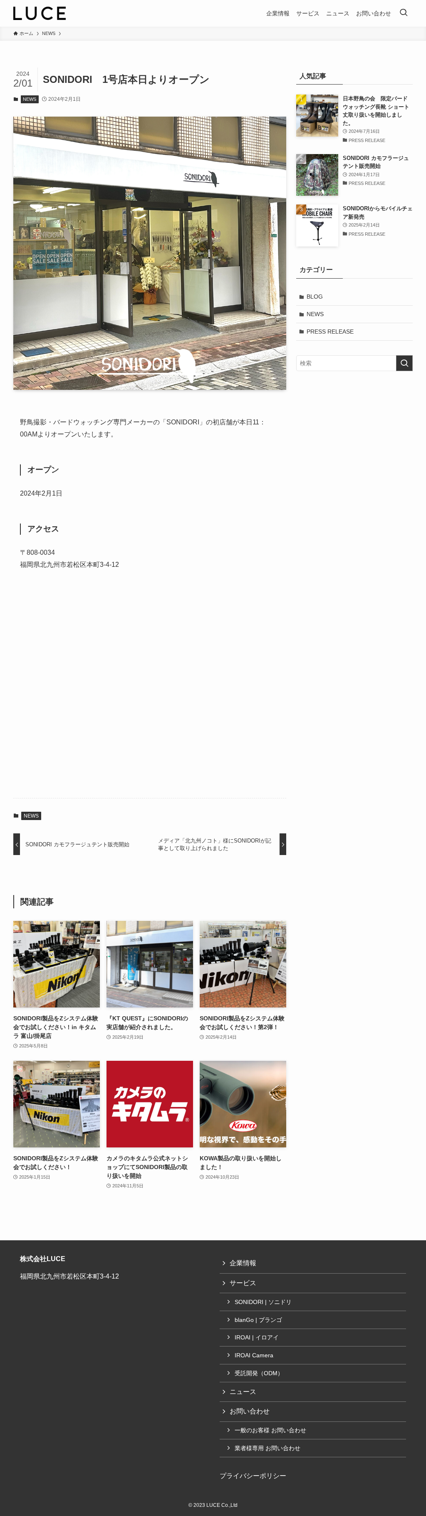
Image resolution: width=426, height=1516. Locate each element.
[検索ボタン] (403, 13)
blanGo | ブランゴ (258, 1320)
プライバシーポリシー (253, 1475)
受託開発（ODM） (259, 1373)
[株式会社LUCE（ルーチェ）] (39, 13)
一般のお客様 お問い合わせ (270, 1430)
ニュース (243, 1391)
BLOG (315, 296)
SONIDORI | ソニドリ (263, 1302)
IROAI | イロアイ (257, 1337)
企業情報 (243, 1263)
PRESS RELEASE (330, 331)
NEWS (29, 99)
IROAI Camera (254, 1355)
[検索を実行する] (404, 363)
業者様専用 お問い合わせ (267, 1448)
